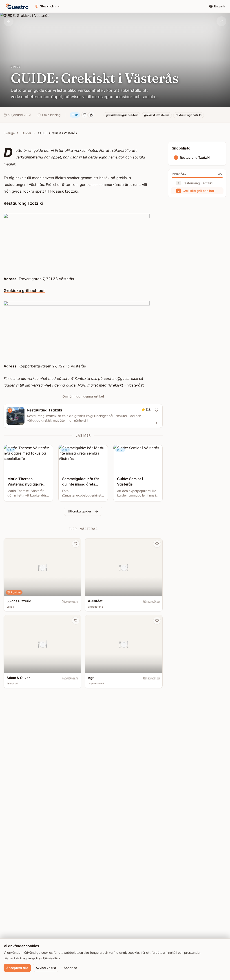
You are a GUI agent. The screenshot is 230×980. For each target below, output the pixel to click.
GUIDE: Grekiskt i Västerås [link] (57, 133)
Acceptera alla (17, 968)
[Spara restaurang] (75, 543)
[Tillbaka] (8, 21)
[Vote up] (91, 115)
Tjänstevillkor (51, 958)
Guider (26, 133)
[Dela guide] (221, 21)
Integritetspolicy (30, 958)
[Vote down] (84, 115)
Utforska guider (79, 511)
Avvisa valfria (46, 968)
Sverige (9, 133)
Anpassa (70, 968)
